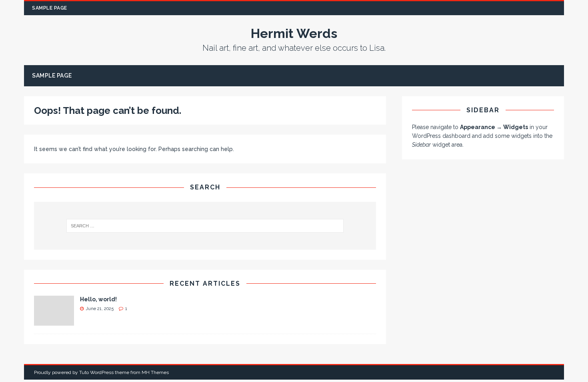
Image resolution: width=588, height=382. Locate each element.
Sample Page (49, 8)
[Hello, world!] (54, 321)
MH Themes (155, 372)
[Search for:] (205, 226)
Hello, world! (98, 299)
